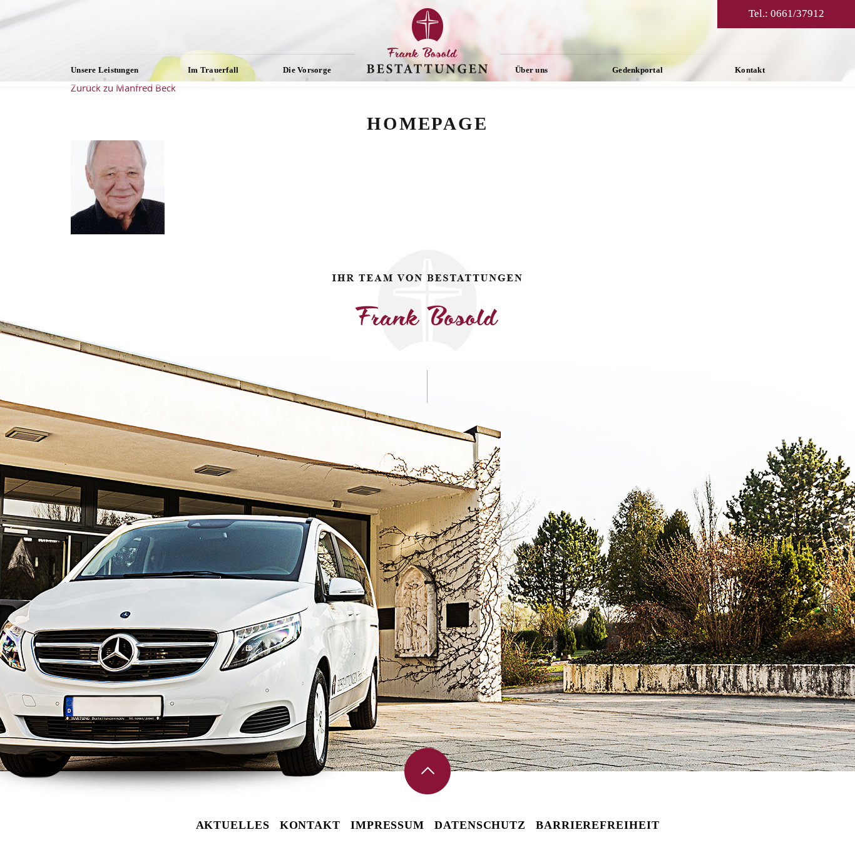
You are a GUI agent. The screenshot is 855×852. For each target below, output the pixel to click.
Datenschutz (480, 825)
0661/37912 (797, 13)
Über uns (531, 70)
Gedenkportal (637, 70)
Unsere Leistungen (104, 70)
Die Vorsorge (307, 70)
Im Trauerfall (213, 70)
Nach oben (427, 771)
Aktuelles (233, 825)
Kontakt (750, 70)
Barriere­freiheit (597, 825)
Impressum (387, 825)
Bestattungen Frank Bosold (427, 40)
